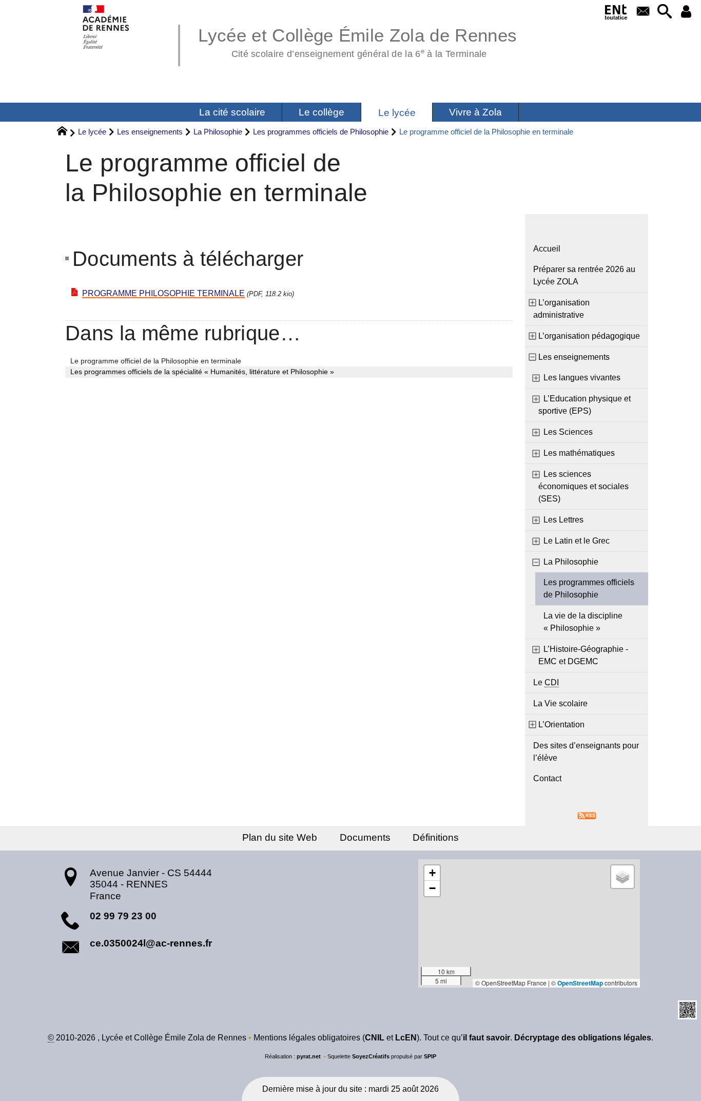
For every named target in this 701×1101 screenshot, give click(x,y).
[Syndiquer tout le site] (587, 815)
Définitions (436, 837)
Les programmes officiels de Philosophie (320, 131)
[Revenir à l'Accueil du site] (66, 132)
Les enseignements (150, 131)
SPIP (430, 1056)
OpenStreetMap (580, 983)
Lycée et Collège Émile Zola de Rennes (357, 41)
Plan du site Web (279, 837)
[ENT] (616, 14)
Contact (547, 778)
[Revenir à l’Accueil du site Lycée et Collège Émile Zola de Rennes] (106, 27)
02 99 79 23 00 (123, 916)
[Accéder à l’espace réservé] (686, 12)
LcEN (406, 1037)
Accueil (546, 248)
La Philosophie (217, 131)
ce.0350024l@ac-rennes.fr (151, 943)
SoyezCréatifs (371, 1056)
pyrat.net (309, 1056)
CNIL (374, 1037)
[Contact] (643, 12)
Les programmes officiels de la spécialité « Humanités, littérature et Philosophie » (202, 372)
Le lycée (92, 131)
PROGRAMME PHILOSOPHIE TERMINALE (163, 293)
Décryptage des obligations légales (582, 1037)
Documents (365, 837)
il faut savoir (486, 1037)
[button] (664, 12)
